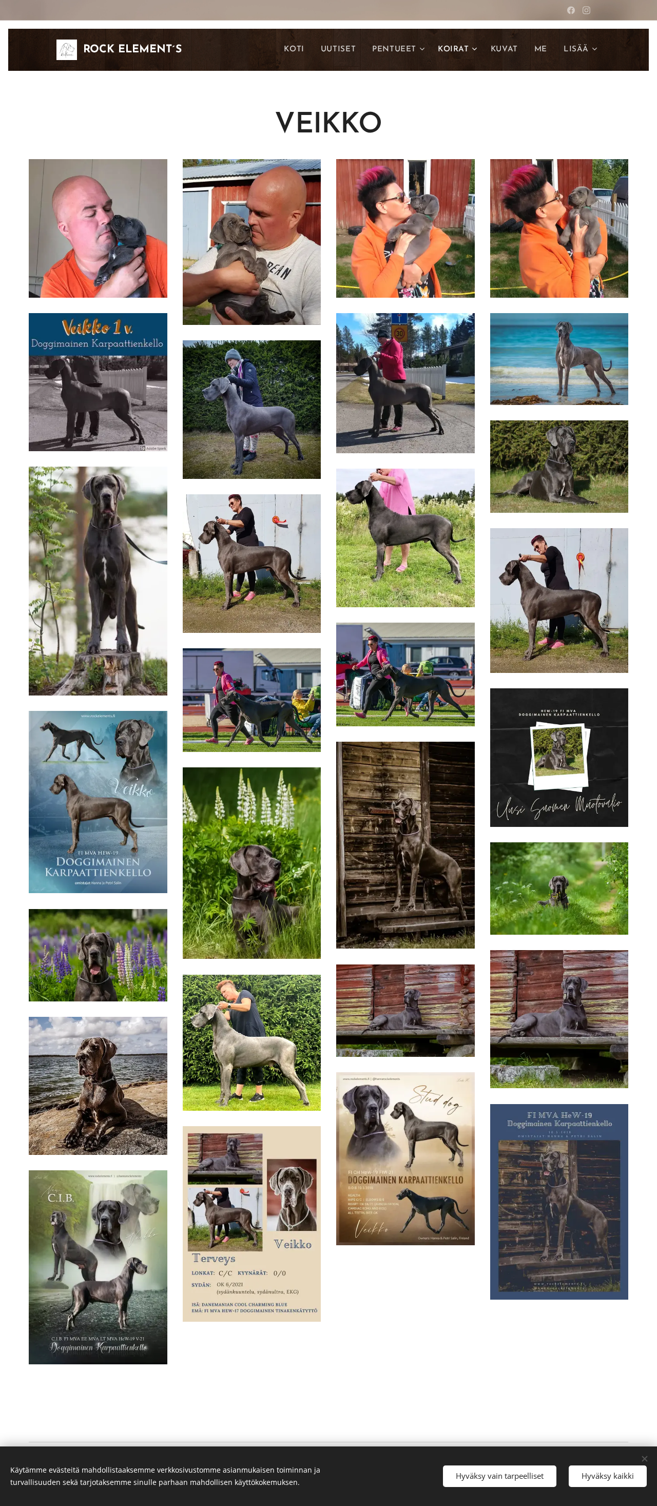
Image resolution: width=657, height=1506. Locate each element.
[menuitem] (296, 50)
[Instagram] (586, 10)
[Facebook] (571, 10)
